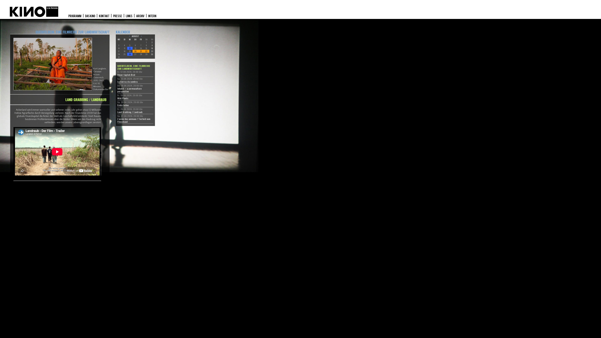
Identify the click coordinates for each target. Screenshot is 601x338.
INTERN (152, 16)
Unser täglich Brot (126, 74)
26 (130, 54)
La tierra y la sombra (127, 81)
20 (135, 51)
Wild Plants (122, 98)
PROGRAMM (75, 16)
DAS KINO (90, 16)
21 (141, 51)
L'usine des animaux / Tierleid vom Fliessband (133, 120)
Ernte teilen (123, 105)
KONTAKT (104, 16)
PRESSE (118, 16)
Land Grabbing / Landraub (130, 112)
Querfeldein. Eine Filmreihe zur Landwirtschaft (133, 67)
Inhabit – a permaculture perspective (129, 90)
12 (130, 48)
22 (146, 51)
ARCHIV (140, 16)
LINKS (129, 16)
